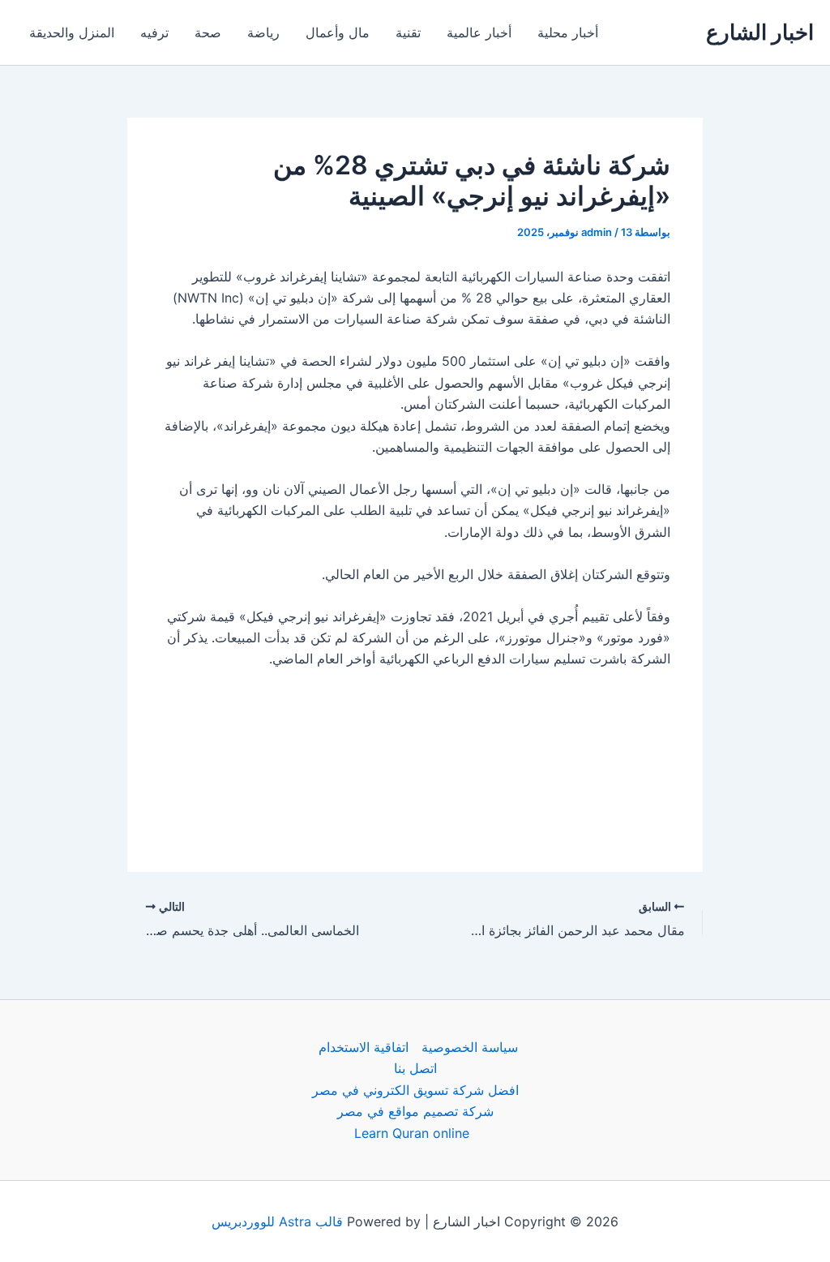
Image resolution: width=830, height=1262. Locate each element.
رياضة (263, 32)
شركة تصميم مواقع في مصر (415, 1111)
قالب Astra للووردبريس (277, 1221)
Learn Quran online (411, 1133)
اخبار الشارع (760, 32)
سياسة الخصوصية (469, 1047)
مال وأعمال (338, 32)
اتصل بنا (415, 1068)
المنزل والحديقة (71, 32)
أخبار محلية (567, 32)
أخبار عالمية (479, 32)
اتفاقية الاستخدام (364, 1047)
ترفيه (154, 32)
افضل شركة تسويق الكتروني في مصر (415, 1090)
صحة (208, 32)
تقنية (408, 32)
